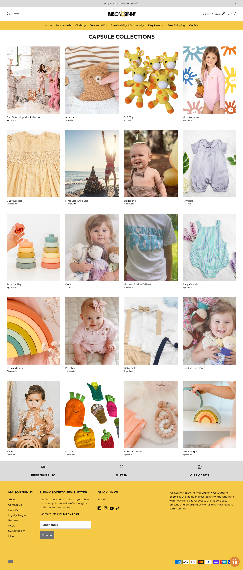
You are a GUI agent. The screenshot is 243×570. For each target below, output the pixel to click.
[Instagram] (105, 508)
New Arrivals (63, 25)
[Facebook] (99, 508)
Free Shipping (176, 25)
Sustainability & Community (127, 25)
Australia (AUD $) (234, 3)
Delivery (13, 509)
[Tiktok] (118, 508)
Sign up (47, 535)
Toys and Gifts (98, 25)
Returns (13, 520)
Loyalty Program (18, 515)
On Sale (194, 25)
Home (48, 25)
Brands (102, 499)
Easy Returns (155, 25)
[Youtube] (112, 508)
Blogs (11, 536)
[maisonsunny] (121, 13)
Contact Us (15, 504)
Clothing (80, 25)
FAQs (11, 525)
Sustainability (16, 530)
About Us (14, 499)
